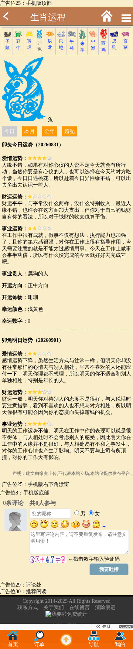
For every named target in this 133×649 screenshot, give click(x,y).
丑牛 (18, 44)
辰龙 (50, 44)
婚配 (69, 131)
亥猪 (125, 44)
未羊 (82, 46)
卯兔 (39, 46)
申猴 (93, 44)
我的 (120, 644)
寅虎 (29, 44)
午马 (71, 44)
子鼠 (7, 44)
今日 (9, 131)
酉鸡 (103, 46)
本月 (29, 131)
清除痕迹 (105, 607)
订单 (39, 644)
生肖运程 (48, 17)
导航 (94, 644)
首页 (13, 644)
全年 (49, 131)
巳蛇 (61, 44)
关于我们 (53, 607)
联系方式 (27, 607)
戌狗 (114, 44)
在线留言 (79, 607)
